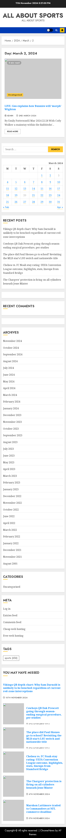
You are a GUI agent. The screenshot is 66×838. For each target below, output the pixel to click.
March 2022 (10, 530)
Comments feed (12, 622)
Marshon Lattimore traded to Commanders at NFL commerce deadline (43, 809)
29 (42, 202)
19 (16, 195)
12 (16, 188)
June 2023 (9, 455)
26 (16, 202)
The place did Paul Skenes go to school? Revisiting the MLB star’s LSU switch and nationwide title (32, 256)
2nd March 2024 (27, 116)
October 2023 (11, 428)
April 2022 (9, 523)
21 (33, 195)
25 (7, 202)
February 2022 (11, 536)
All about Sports (33, 15)
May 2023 (8, 462)
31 (58, 202)
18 (7, 195)
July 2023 (8, 448)
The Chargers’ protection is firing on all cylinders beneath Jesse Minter (43, 784)
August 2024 (10, 361)
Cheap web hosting (14, 629)
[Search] (56, 30)
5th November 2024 (39, 818)
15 (42, 188)
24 (58, 195)
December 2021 (12, 550)
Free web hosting (13, 635)
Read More (12, 131)
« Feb (6, 207)
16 (50, 188)
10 (58, 182)
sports (11, 658)
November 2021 (12, 556)
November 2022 (12, 502)
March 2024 (10, 395)
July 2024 (8, 368)
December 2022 (12, 496)
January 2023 (11, 489)
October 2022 (11, 509)
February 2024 (11, 401)
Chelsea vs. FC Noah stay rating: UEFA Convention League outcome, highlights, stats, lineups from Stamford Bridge (32, 269)
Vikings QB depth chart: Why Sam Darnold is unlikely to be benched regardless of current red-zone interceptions (32, 233)
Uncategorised (15, 94)
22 (42, 195)
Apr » (60, 207)
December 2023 (12, 415)
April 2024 (9, 388)
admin (10, 116)
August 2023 (10, 442)
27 (24, 202)
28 (33, 202)
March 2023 (10, 476)
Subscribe (62, 30)
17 (58, 188)
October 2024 (11, 347)
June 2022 (9, 516)
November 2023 (12, 422)
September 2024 (12, 354)
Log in (6, 608)
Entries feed (10, 615)
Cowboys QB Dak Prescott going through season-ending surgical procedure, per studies (44, 712)
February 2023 (11, 482)
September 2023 (12, 435)
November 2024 (12, 341)
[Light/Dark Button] (50, 30)
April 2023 (9, 469)
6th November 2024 (39, 794)
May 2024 (8, 381)
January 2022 (11, 543)
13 (24, 188)
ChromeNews (47, 830)
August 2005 (10, 563)
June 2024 (9, 374)
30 (50, 202)
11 (7, 188)
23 (50, 195)
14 (33, 188)
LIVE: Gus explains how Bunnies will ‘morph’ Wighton (33, 107)
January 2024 (11, 408)
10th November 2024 (16, 698)
